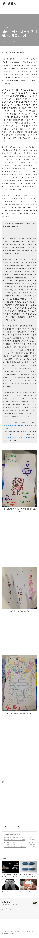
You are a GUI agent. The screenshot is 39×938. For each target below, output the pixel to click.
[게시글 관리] (10, 826)
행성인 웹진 (9, 3)
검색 (31, 3)
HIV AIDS (6, 834)
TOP (35, 931)
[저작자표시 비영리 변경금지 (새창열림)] (22, 826)
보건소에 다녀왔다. (9, 844)
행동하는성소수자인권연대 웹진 (10, 904)
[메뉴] (35, 3)
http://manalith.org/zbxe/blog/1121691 (15, 425)
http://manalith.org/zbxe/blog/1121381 (15, 437)
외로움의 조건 (8, 842)
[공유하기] (8, 826)
